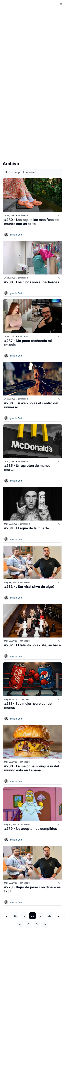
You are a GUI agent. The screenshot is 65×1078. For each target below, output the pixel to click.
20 (32, 915)
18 (15, 915)
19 (23, 915)
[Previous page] (28, 924)
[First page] (20, 924)
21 (41, 915)
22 (49, 915)
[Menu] (61, 4)
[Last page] (45, 924)
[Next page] (37, 924)
